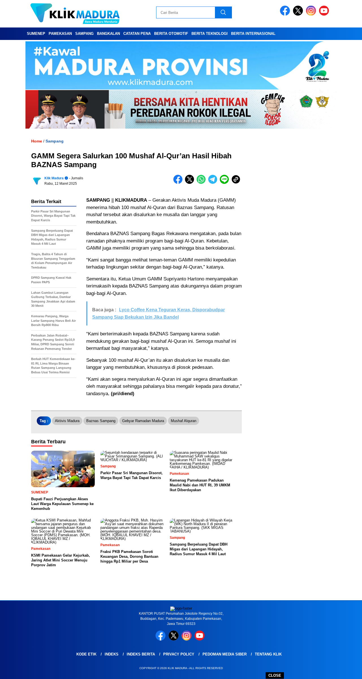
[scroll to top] (346, 670)
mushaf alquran (183, 421)
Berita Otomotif (171, 33)
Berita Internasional (253, 33)
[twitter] (299, 14)
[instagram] (312, 14)
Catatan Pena (137, 33)
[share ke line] (225, 182)
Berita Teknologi (209, 33)
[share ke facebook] (179, 182)
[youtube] (325, 14)
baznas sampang (100, 421)
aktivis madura (67, 421)
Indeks (111, 654)
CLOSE (274, 675)
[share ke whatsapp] (202, 182)
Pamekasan (60, 33)
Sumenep (36, 33)
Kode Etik (86, 654)
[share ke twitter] (191, 182)
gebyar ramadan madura (143, 421)
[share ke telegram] (214, 182)
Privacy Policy (178, 654)
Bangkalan (108, 33)
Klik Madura (54, 178)
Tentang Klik (268, 654)
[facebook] (286, 14)
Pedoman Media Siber (224, 654)
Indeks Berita (141, 654)
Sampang (84, 33)
